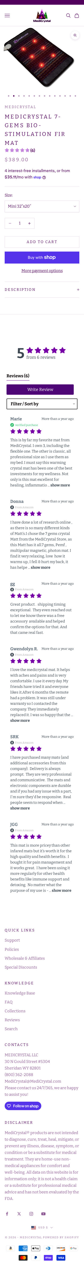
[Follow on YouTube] (43, 1213)
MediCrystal (20, 107)
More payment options (42, 270)
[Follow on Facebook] (7, 1213)
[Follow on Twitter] (19, 1213)
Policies (12, 949)
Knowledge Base (20, 993)
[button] (20, 150)
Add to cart (42, 242)
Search (11, 1028)
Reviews (12, 1020)
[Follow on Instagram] (31, 1213)
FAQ (9, 1002)
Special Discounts (21, 967)
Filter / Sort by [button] (24, 404)
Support (12, 940)
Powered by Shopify (61, 1237)
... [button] (58, 485)
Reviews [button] (18, 376)
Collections (15, 1011)
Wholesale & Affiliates (25, 958)
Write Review (40, 389)
